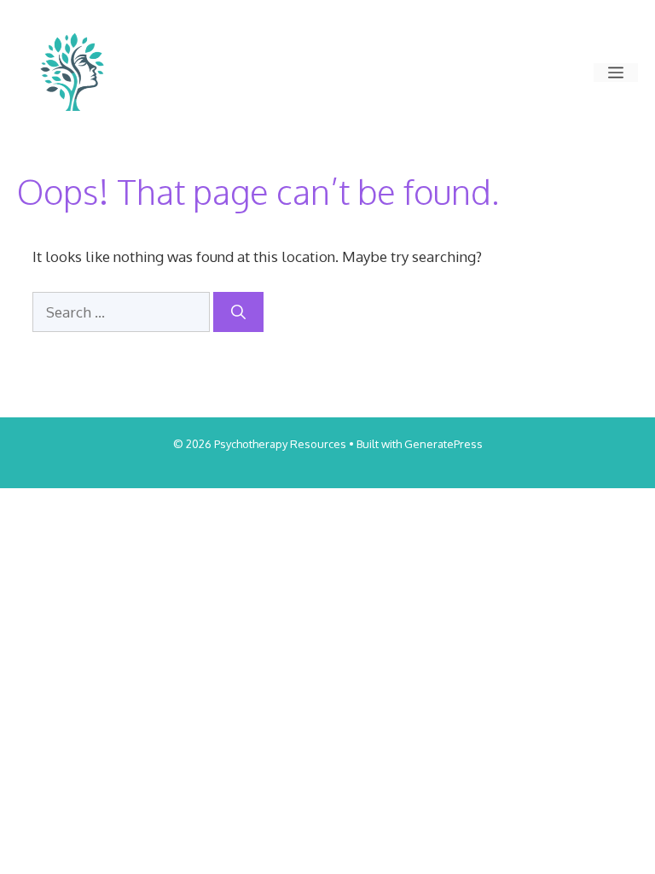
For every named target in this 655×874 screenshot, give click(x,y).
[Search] (238, 312)
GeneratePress (443, 444)
